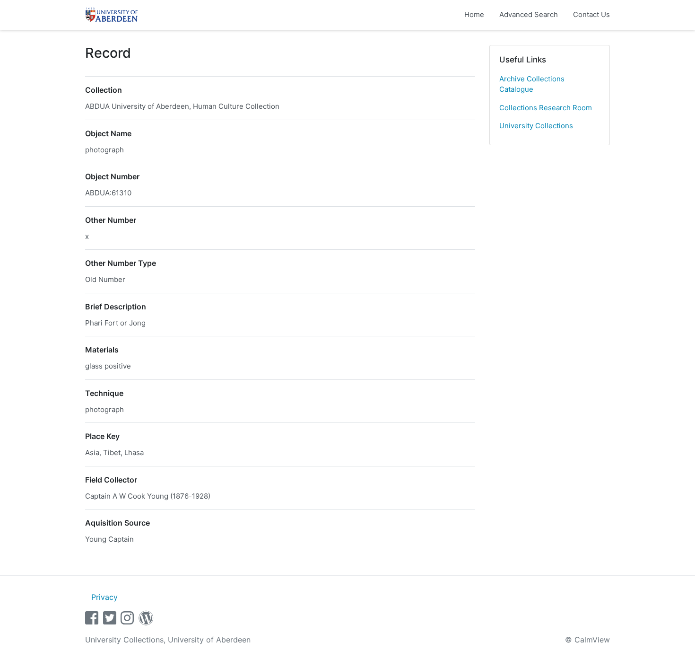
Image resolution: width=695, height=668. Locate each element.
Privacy (104, 597)
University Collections (536, 125)
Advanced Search (528, 14)
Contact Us (591, 14)
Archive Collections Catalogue (532, 84)
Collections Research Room (545, 107)
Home (474, 14)
